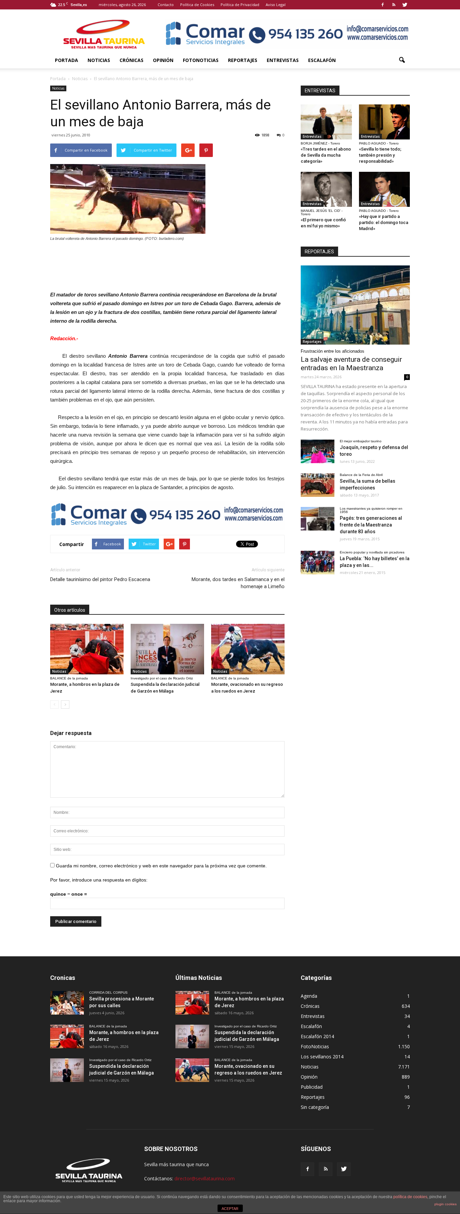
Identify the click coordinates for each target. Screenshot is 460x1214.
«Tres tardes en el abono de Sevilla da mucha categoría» (326, 155)
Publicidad (312, 1087)
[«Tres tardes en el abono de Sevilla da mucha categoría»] (326, 121)
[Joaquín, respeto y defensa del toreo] (317, 451)
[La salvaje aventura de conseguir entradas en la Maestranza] (355, 305)
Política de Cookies (197, 4)
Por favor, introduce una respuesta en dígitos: (98, 880)
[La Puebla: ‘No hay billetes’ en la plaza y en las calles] (317, 562)
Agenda (309, 996)
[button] (402, 60)
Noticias (99, 60)
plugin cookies (445, 1204)
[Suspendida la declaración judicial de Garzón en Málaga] (167, 649)
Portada (66, 60)
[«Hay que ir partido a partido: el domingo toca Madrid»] (384, 189)
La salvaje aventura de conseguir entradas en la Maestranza (351, 363)
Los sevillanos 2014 (322, 1056)
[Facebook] (382, 5)
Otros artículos (69, 610)
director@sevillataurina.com (204, 1178)
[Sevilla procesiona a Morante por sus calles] (67, 1003)
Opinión (163, 60)
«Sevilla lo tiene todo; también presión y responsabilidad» (380, 155)
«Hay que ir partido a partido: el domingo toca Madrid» (383, 222)
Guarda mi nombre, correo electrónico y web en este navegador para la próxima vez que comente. (161, 865)
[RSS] (394, 5)
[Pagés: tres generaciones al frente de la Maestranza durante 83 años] (317, 519)
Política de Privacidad (240, 4)
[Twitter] (405, 5)
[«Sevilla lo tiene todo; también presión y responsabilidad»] (384, 121)
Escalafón (322, 60)
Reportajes (242, 60)
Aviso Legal (276, 4)
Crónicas (131, 60)
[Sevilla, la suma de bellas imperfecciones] (317, 485)
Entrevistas (283, 60)
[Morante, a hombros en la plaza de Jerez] (87, 649)
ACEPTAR (230, 1209)
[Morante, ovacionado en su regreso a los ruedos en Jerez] (248, 649)
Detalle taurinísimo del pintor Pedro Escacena (100, 579)
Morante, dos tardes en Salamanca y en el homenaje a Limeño (238, 582)
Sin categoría (315, 1107)
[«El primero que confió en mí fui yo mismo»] (326, 189)
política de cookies (410, 1196)
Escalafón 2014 (317, 1036)
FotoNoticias (201, 60)
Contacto (166, 4)
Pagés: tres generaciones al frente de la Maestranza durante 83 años (371, 524)
